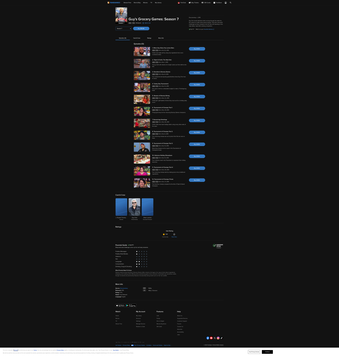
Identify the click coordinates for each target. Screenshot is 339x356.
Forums (179, 324)
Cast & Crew (136, 38)
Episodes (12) (122, 38)
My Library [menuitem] (158, 3)
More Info (161, 38)
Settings (138, 321)
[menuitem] (206, 2)
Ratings (149, 38)
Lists (158, 315)
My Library (139, 315)
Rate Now (174, 237)
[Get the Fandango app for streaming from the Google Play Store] (131, 305)
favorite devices (208, 29)
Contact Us (180, 326)
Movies (117, 318)
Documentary (124, 288)
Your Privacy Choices (139, 345)
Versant (16, 350)
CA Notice (148, 345)
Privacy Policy (126, 345)
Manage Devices (140, 324)
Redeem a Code (140, 326)
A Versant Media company (217, 345)
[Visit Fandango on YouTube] (211, 337)
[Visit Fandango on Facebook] (207, 337)
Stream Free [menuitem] (127, 3)
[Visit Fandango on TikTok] (221, 337)
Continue (267, 352)
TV (116, 321)
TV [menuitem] (151, 3)
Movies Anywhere (161, 324)
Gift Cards (159, 326)
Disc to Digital (160, 321)
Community (165, 237)
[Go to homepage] (114, 2)
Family (158, 318)
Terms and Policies (157, 345)
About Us (179, 315)
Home (117, 315)
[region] (169, 352)
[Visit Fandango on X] (214, 337)
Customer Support (182, 321)
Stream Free (119, 324)
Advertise (179, 329)
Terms (35, 350)
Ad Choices (118, 345)
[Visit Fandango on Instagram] (218, 337)
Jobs (178, 334)
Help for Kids (167, 345)
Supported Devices (182, 318)
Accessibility (180, 332)
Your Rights (116, 350)
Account (138, 318)
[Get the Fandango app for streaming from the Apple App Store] (120, 305)
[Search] (230, 2)
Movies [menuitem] (145, 3)
